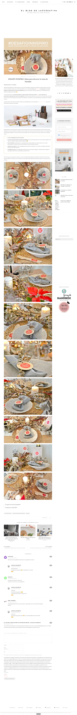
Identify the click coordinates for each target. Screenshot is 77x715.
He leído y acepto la (6, 674)
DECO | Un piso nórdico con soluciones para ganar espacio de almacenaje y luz (11, 539)
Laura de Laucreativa (16, 565)
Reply (51, 556)
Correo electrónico (6, 648)
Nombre (5, 645)
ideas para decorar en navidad (19, 513)
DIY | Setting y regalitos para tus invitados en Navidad (40, 547)
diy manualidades (8, 513)
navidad (27, 513)
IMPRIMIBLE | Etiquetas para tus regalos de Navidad (14, 547)
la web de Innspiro (42, 101)
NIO (37, 94)
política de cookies (68, 712)
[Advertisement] (38, 25)
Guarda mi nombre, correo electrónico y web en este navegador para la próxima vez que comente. (23, 655)
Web (4, 651)
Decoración (23, 76)
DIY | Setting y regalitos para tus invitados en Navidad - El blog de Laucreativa (22, 622)
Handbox (38, 88)
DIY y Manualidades (31, 76)
